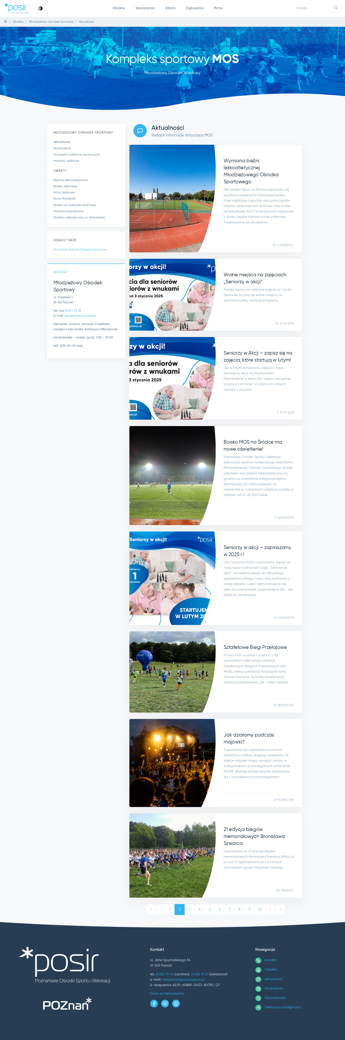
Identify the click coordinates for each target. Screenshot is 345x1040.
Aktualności (62, 142)
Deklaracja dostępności (283, 1007)
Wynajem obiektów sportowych (77, 154)
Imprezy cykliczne (66, 161)
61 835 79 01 (199, 974)
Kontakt (270, 960)
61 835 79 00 (165, 974)
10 (260, 909)
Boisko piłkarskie (65, 186)
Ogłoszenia (195, 8)
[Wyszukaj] (336, 8)
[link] (41, 8)
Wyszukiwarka (275, 998)
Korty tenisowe (64, 192)
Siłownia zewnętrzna (68, 211)
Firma (218, 8)
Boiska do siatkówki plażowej (75, 205)
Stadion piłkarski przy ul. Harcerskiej (79, 217)
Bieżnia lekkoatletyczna (71, 180)
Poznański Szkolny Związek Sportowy (80, 249)
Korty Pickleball (64, 198)
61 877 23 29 (73, 310)
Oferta (170, 8)
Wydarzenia (145, 8)
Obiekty (119, 8)
